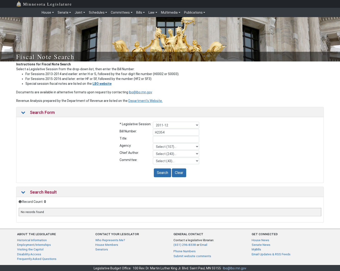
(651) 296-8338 (184, 245)
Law (151, 12)
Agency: (125, 145)
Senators (101, 249)
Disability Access (29, 254)
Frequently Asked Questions (36, 259)
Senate (63, 12)
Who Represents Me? (110, 240)
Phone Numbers (184, 251)
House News (260, 240)
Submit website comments (192, 256)
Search (162, 173)
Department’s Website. (145, 101)
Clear (179, 173)
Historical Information (32, 240)
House (46, 12)
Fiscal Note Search (45, 56)
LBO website (102, 83)
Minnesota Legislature (47, 4)
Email (203, 245)
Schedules (97, 12)
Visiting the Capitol (30, 249)
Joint (78, 12)
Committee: (128, 160)
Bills (139, 12)
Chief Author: (129, 153)
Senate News (261, 245)
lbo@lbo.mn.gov (140, 92)
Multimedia (169, 12)
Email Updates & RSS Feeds (271, 254)
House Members (106, 245)
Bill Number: (128, 131)
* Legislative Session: (135, 124)
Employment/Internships (34, 245)
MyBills (256, 249)
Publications (193, 12)
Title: (123, 138)
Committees (120, 12)
